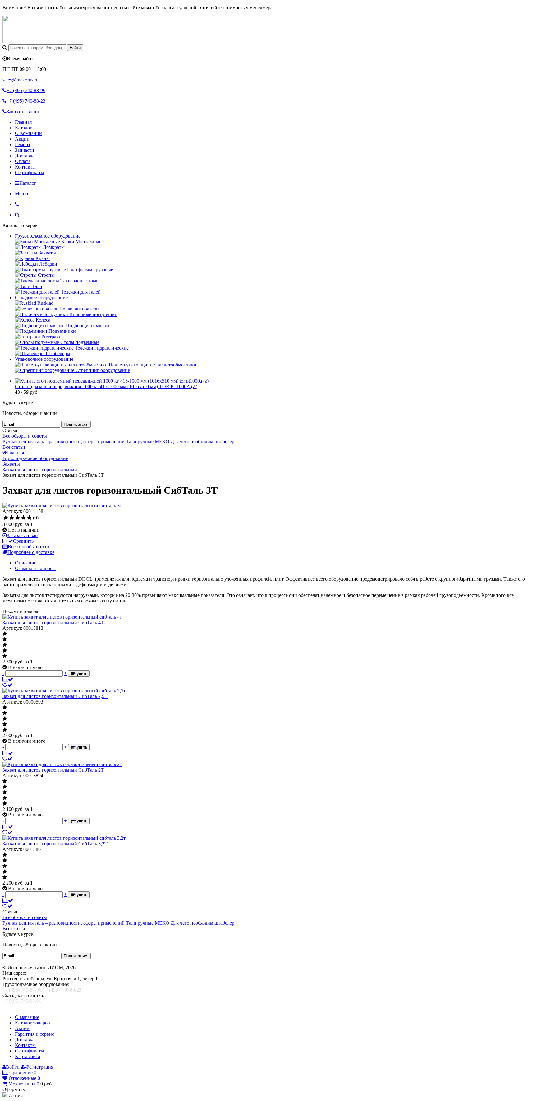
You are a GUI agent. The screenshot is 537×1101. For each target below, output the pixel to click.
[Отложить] (7, 685)
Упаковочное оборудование (44, 359)
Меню (21, 193)
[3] (17, 518)
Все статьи (13, 447)
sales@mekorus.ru (20, 79)
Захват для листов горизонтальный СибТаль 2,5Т (55, 696)
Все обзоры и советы (24, 436)
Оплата (22, 161)
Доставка (24, 155)
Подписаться (76, 424)
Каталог (23, 127)
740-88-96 (26, 90)
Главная (23, 122)
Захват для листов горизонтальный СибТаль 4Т (53, 622)
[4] (23, 518)
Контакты (25, 167)
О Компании (28, 133)
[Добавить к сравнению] (7, 679)
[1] (5, 518)
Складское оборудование (41, 297)
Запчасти (24, 150)
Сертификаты (29, 172)
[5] (29, 518)
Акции (22, 139)
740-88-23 (26, 101)
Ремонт (22, 144)
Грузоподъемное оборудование (47, 236)
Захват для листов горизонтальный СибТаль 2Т (53, 770)
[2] (11, 518)
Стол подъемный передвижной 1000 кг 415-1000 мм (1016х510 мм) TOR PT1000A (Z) (106, 386)
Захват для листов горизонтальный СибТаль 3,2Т (55, 843)
